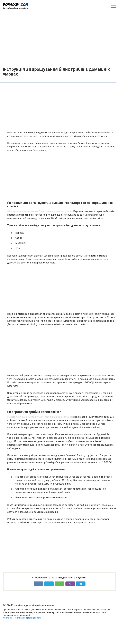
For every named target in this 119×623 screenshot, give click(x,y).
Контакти (7, 618)
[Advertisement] (59, 38)
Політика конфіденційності (27, 618)
